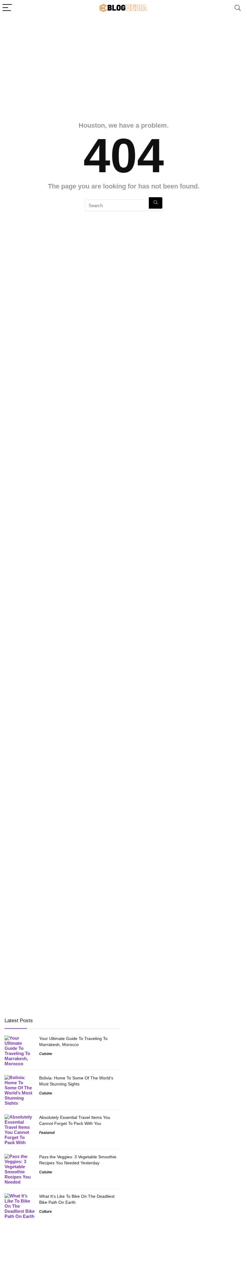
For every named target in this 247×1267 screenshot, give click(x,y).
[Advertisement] (123, 61)
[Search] (237, 8)
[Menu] (7, 8)
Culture (45, 1211)
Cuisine (45, 1054)
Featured (47, 1133)
